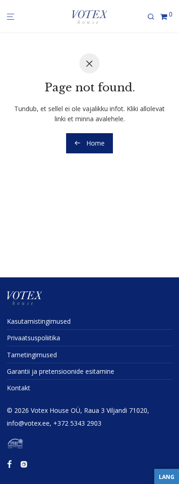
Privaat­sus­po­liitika (33, 337)
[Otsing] (153, 17)
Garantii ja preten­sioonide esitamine (60, 371)
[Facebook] (9, 463)
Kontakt (18, 387)
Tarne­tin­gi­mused (32, 354)
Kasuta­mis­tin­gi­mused (39, 321)
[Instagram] (24, 463)
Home (94, 143)
